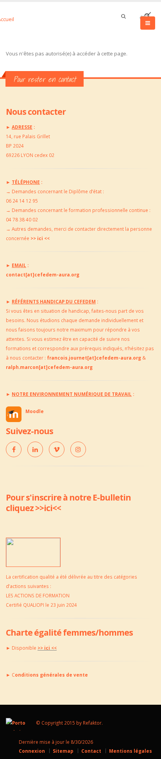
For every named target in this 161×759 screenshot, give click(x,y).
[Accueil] (14, 18)
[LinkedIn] (35, 449)
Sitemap (63, 751)
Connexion (32, 751)
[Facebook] (13, 449)
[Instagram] (78, 449)
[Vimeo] (56, 449)
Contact (91, 751)
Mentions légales (130, 751)
